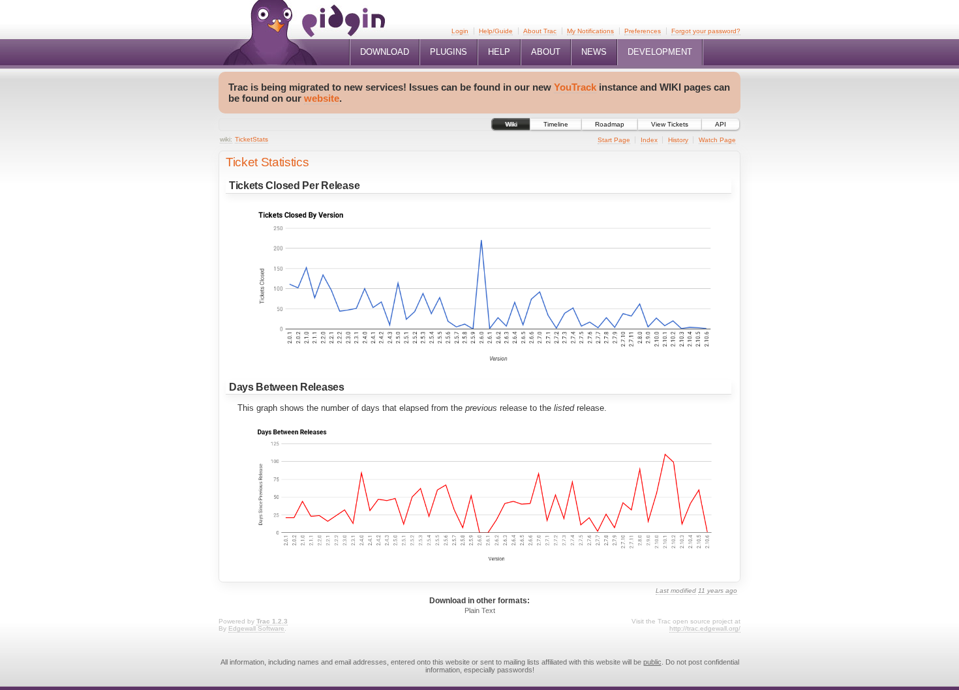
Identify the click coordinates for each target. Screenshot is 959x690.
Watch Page (717, 139)
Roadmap (609, 124)
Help (499, 52)
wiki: (226, 139)
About (545, 52)
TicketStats (251, 139)
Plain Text (479, 610)
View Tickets (669, 124)
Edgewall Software (256, 628)
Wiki (511, 124)
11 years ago (717, 590)
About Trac (539, 31)
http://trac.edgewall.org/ (704, 628)
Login (459, 31)
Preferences (642, 31)
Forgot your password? (705, 31)
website (321, 98)
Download (384, 52)
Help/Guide (496, 31)
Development (660, 52)
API (720, 124)
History (678, 139)
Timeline (555, 124)
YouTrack (575, 87)
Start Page (614, 139)
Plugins (448, 52)
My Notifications (590, 31)
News (594, 52)
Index (649, 139)
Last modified (676, 590)
